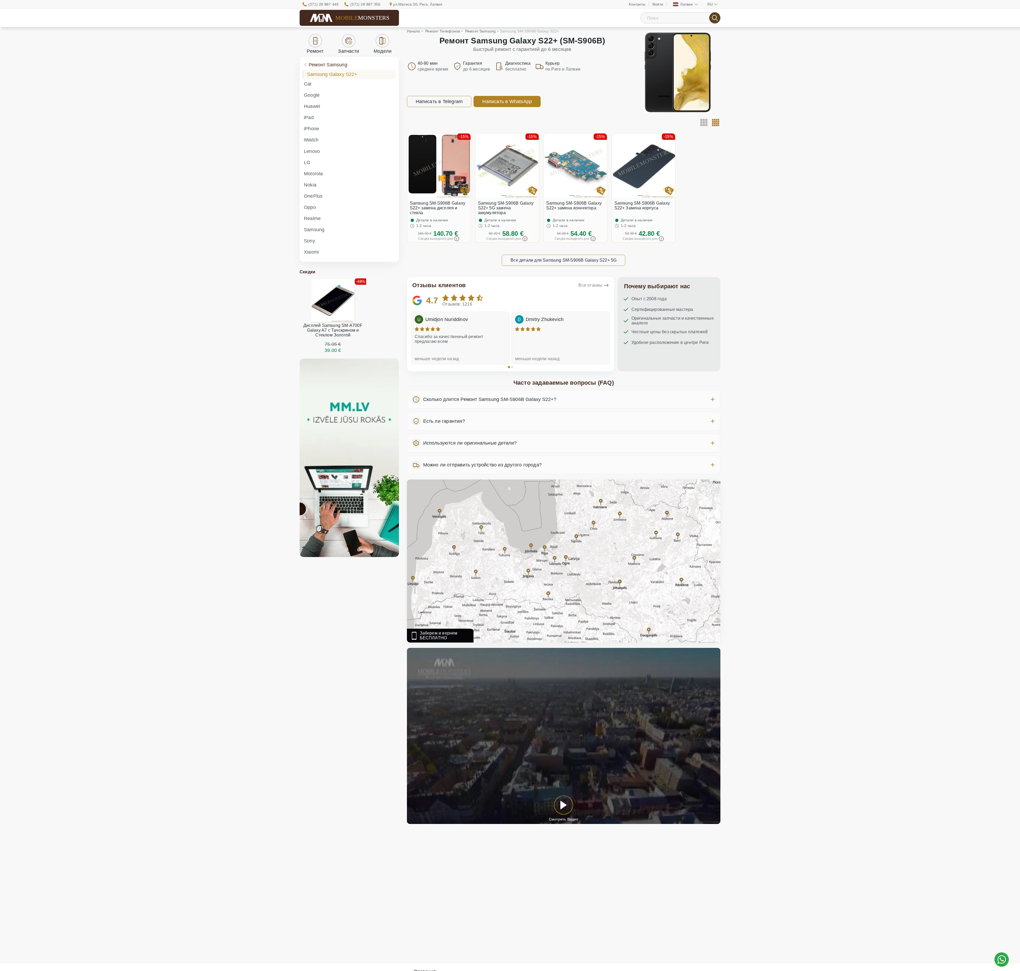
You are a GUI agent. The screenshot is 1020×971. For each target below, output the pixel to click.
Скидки (307, 272)
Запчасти (348, 51)
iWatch (311, 140)
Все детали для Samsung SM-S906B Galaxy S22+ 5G (564, 260)
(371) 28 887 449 (323, 4)
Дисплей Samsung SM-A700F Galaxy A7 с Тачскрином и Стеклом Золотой (332, 330)
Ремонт (315, 51)
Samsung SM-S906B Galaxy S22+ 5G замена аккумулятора (506, 208)
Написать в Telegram (439, 101)
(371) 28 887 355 (365, 4)
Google (312, 95)
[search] (714, 17)
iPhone (311, 128)
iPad (309, 117)
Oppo (310, 207)
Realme (312, 218)
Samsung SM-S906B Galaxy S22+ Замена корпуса (642, 205)
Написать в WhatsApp (507, 101)
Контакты (637, 4)
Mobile (362, 17)
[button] (509, 367)
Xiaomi (311, 252)
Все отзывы (590, 285)
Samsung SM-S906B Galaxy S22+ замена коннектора (574, 205)
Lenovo (312, 151)
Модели (382, 51)
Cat (308, 84)
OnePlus (313, 196)
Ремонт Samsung (328, 64)
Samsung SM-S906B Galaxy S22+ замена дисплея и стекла (438, 208)
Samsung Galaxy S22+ (332, 74)
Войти (657, 4)
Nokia (310, 185)
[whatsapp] (1001, 959)
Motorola (313, 173)
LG (307, 162)
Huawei (312, 106)
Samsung (314, 229)
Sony (309, 240)
